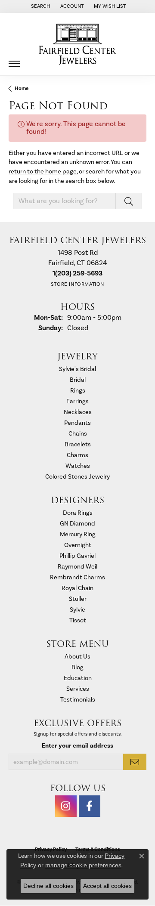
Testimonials (77, 700)
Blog (77, 667)
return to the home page (43, 171)
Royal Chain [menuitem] (77, 588)
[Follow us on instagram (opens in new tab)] (66, 806)
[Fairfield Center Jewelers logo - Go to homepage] (77, 44)
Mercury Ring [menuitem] (78, 534)
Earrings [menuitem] (77, 401)
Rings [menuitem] (77, 391)
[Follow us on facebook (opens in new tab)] (89, 806)
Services (77, 689)
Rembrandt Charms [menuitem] (77, 577)
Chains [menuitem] (77, 434)
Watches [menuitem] (77, 466)
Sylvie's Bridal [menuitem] (77, 369)
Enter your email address (77, 746)
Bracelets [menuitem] (78, 444)
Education (78, 678)
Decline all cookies (48, 885)
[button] (39, 6)
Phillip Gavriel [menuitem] (77, 556)
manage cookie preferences (83, 865)
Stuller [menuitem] (78, 599)
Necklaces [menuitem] (78, 412)
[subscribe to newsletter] (134, 762)
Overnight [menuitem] (77, 545)
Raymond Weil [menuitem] (77, 567)
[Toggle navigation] (14, 60)
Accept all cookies (107, 885)
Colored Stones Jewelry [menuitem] (77, 477)
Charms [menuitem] (77, 455)
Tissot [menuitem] (77, 620)
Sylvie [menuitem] (77, 610)
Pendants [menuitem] (77, 423)
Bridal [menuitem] (78, 380)
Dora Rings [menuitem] (78, 513)
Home (21, 88)
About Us (77, 656)
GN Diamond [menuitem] (77, 523)
